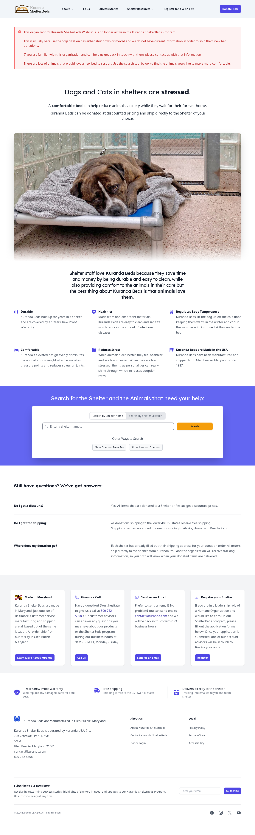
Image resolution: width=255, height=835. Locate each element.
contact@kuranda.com (151, 616)
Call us (81, 657)
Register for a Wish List (179, 9)
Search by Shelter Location (145, 416)
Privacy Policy (197, 727)
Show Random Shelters (145, 447)
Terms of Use (197, 735)
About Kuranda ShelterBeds (147, 727)
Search (194, 426)
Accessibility (196, 743)
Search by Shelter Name (108, 416)
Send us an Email (148, 657)
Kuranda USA (75, 731)
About (66, 9)
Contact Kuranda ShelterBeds (148, 735)
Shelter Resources (138, 9)
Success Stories (108, 9)
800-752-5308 (23, 757)
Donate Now (230, 9)
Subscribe (232, 791)
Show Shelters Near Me (109, 447)
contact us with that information (178, 54)
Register (202, 657)
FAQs (86, 9)
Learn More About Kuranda (34, 657)
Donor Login (138, 743)
